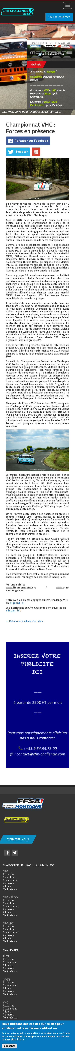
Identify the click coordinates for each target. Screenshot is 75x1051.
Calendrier (9, 877)
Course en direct (59, 16)
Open (47, 102)
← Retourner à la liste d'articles (24, 621)
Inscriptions (36, 77)
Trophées (39, 105)
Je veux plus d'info (13, 1039)
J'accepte (9, 1045)
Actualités (8, 874)
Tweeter (22, 151)
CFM (46, 90)
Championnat (10, 880)
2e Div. (47, 93)
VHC (54, 90)
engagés (50, 71)
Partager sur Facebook (31, 140)
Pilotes (7, 886)
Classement (10, 962)
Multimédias (10, 889)
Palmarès (8, 883)
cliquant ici (16, 603)
